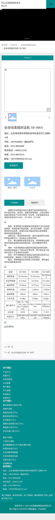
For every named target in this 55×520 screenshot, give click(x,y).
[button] (25, 38)
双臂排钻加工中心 (10, 449)
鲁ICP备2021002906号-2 (19, 509)
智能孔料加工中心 (10, 413)
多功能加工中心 (9, 420)
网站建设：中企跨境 (37, 509)
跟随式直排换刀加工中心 (13, 424)
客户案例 (6, 387)
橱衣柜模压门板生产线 (12, 405)
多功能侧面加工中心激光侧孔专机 (17, 445)
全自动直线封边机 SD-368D (22, 353)
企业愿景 (6, 383)
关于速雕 (6, 391)
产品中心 (14, 45)
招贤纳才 (6, 398)
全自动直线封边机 (28, 45)
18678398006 (16, 142)
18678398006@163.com (21, 159)
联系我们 (6, 394)
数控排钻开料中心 (10, 416)
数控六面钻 (7, 437)
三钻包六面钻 (8, 441)
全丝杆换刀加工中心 (11, 431)
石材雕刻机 (7, 463)
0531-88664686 (17, 146)
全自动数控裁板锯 (10, 452)
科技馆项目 (7, 379)
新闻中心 (6, 376)
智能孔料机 (7, 409)
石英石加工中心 (9, 460)
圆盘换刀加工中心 (10, 427)
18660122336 (21, 150)
